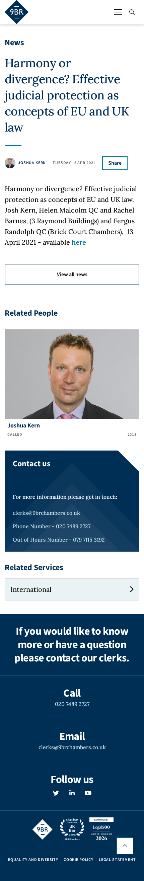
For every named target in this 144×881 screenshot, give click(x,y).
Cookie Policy (78, 860)
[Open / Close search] (132, 12)
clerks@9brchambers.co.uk (46, 512)
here (79, 242)
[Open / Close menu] (118, 12)
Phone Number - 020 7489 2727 (51, 526)
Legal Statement (117, 860)
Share (115, 163)
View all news (72, 274)
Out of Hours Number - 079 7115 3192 (59, 539)
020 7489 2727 (72, 704)
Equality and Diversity (33, 860)
